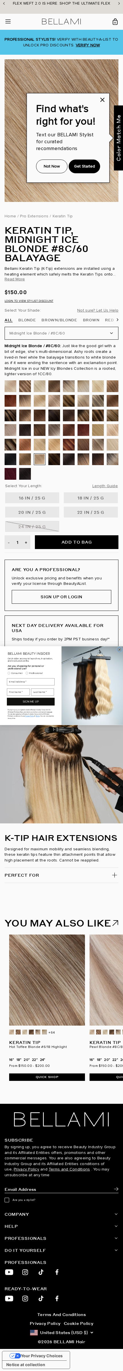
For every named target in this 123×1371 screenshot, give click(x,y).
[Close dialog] (119, 649)
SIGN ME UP (31, 701)
